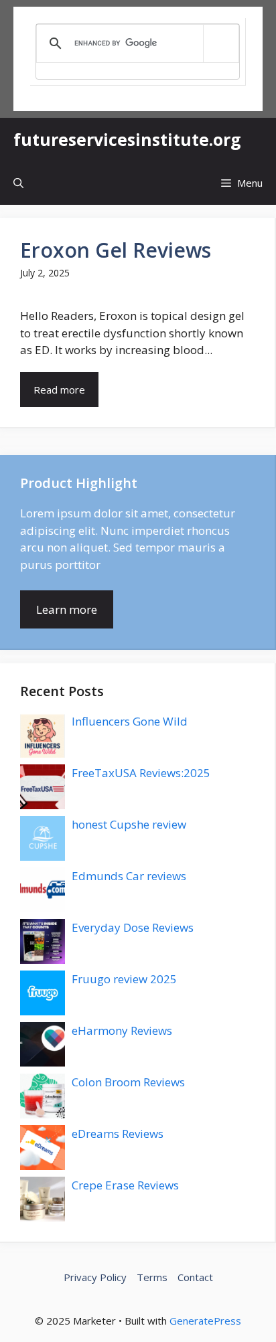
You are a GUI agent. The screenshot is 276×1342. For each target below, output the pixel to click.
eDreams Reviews (117, 1133)
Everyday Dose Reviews (133, 927)
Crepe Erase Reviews (125, 1185)
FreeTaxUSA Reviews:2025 (141, 772)
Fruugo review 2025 (124, 979)
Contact (195, 1277)
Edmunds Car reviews (129, 876)
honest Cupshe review (129, 824)
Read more (59, 389)
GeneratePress (205, 1320)
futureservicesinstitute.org (127, 139)
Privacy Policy (95, 1277)
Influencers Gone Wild (130, 721)
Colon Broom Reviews (128, 1082)
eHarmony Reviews (122, 1030)
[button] (18, 183)
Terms (152, 1277)
